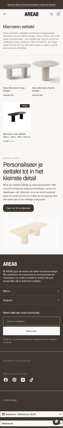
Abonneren (31, 330)
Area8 (14, 400)
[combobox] (31, 414)
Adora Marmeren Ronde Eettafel (43, 89)
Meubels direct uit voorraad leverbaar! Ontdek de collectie (32, 4)
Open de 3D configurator (18, 208)
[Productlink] (17, 78)
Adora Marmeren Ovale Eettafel (14, 89)
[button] (4, 14)
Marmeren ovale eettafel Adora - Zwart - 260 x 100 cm (16, 135)
